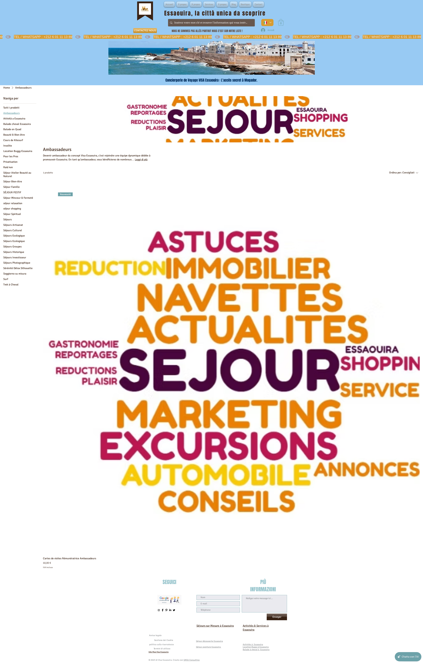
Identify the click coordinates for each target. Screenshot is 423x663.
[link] (281, 22)
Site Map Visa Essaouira (159, 652)
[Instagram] (158, 610)
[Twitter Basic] (174, 610)
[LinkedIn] (170, 610)
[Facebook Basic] (162, 610)
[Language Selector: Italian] (267, 22)
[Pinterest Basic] (166, 610)
